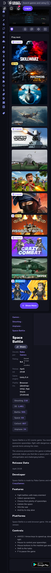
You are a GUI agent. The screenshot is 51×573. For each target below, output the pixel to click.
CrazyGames (18, 483)
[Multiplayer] (3, 37)
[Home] (3, 11)
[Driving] (3, 73)
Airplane (16, 326)
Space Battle (18, 330)
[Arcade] (3, 56)
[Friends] (4, 8)
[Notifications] (18, 8)
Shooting (16, 321)
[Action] (3, 47)
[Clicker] (3, 69)
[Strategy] (3, 98)
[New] (3, 20)
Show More (31, 305)
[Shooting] (3, 86)
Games (15, 317)
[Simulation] (3, 90)
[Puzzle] (3, 81)
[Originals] (3, 33)
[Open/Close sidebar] (4, 3)
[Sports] (3, 94)
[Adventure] (3, 52)
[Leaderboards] (3, 41)
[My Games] (11, 8)
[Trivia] (3, 103)
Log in (28, 8)
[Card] (3, 64)
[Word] (3, 107)
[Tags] (3, 113)
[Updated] (3, 28)
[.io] (3, 77)
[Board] (3, 60)
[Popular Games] (3, 24)
